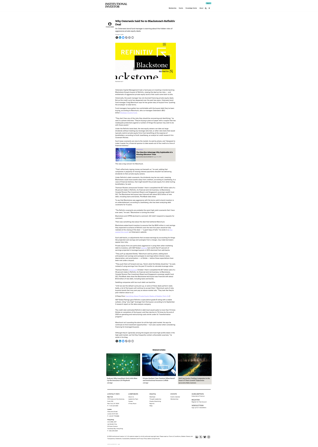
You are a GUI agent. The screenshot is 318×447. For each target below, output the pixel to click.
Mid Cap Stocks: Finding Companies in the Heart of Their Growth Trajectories (194, 379)
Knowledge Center (191, 8)
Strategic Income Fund (128, 113)
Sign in (208, 3)
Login (119, 444)
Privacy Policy (143, 438)
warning (144, 248)
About (201, 8)
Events (181, 8)
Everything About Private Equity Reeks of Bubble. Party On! (147, 296)
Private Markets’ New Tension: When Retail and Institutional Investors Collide (159, 379)
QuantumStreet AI (148, 156)
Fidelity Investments (191, 383)
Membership (172, 8)
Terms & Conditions (175, 436)
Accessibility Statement (129, 438)
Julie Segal (110, 383)
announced (133, 270)
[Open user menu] (209, 8)
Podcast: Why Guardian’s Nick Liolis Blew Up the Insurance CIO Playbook (122, 379)
